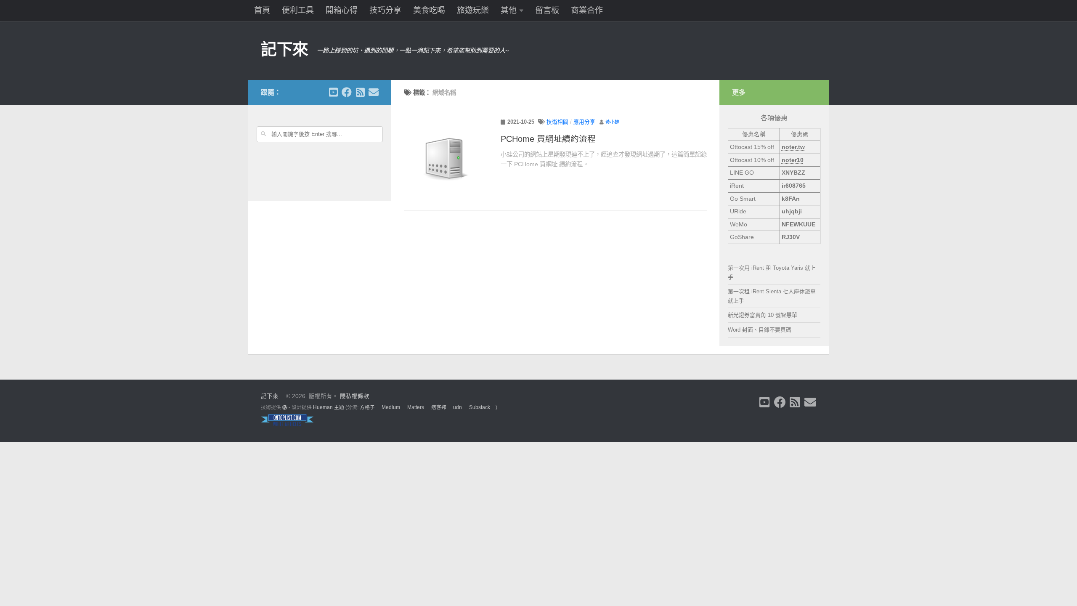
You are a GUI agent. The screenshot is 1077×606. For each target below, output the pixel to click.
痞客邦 (438, 407)
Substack (479, 407)
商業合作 (587, 10)
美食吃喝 (429, 10)
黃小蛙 (612, 122)
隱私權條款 (354, 396)
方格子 (367, 407)
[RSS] (360, 92)
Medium (391, 407)
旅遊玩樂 (473, 10)
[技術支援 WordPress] (284, 407)
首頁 (262, 10)
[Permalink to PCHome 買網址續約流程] (446, 160)
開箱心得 (342, 10)
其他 (509, 10)
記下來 (284, 49)
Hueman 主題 (328, 407)
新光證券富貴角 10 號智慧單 (762, 315)
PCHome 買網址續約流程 (548, 139)
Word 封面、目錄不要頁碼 (759, 330)
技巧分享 (385, 10)
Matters (415, 407)
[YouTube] (333, 92)
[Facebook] (347, 92)
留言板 (547, 10)
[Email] (374, 92)
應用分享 (584, 122)
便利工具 (298, 10)
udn (457, 407)
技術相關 (557, 122)
